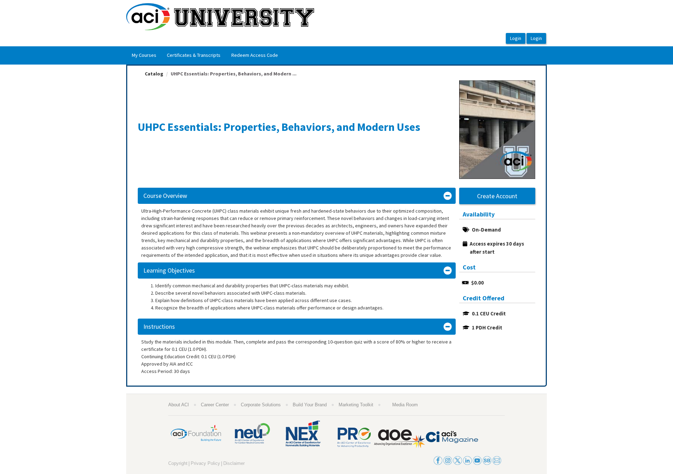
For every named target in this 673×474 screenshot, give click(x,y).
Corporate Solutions (261, 404)
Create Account (497, 196)
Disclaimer (234, 463)
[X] (457, 460)
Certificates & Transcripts (193, 55)
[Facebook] (438, 460)
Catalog (154, 74)
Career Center (215, 404)
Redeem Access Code (254, 55)
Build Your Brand (310, 404)
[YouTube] (477, 460)
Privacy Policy (205, 463)
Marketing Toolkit (356, 404)
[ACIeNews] (496, 460)
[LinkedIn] (467, 460)
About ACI (178, 404)
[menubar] (204, 55)
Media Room (405, 404)
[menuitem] (144, 55)
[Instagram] (447, 460)
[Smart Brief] (487, 460)
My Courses (143, 55)
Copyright (178, 463)
